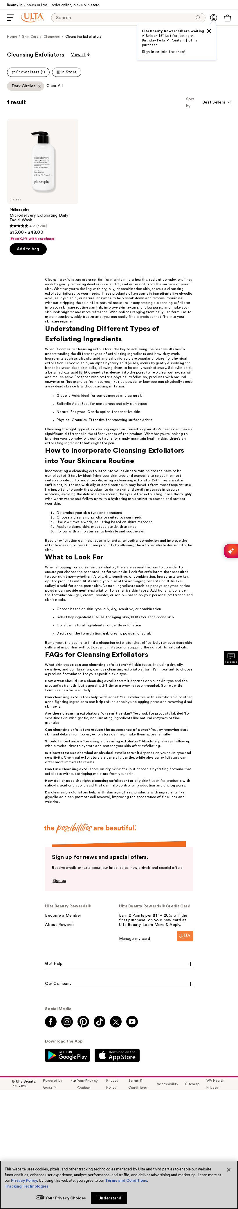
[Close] (228, 1169)
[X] (209, 31)
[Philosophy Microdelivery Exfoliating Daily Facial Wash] (42, 180)
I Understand (109, 1198)
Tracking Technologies (26, 1186)
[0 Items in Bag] (227, 18)
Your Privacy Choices (66, 1198)
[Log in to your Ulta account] (213, 18)
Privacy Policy (24, 1180)
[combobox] (216, 102)
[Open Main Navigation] (10, 17)
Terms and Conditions (126, 1180)
